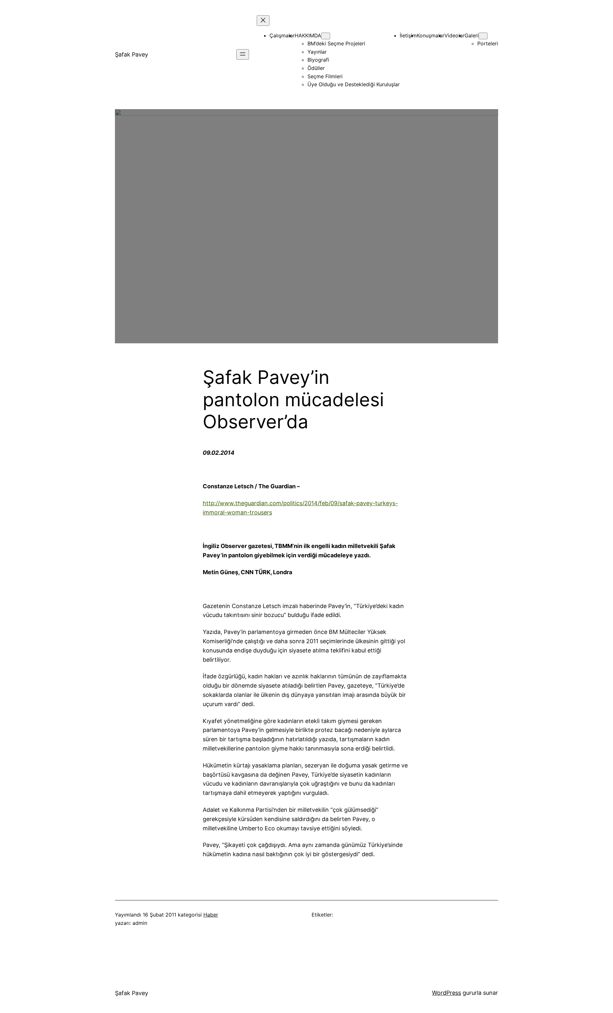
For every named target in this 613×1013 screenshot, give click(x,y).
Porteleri (487, 43)
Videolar (454, 35)
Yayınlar (317, 52)
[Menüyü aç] (242, 54)
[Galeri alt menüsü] (483, 36)
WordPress (446, 992)
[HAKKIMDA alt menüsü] (325, 36)
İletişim (408, 35)
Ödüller (316, 68)
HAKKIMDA (308, 35)
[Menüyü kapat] (263, 20)
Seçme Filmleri (325, 76)
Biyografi (318, 60)
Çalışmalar (282, 35)
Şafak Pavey (131, 54)
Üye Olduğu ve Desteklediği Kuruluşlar (353, 84)
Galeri (472, 35)
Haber (210, 914)
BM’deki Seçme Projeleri (336, 43)
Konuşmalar (430, 35)
